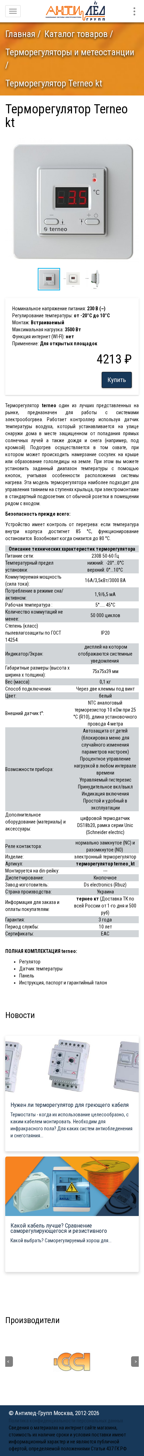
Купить (117, 379)
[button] (132, 140)
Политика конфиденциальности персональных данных (66, 1420)
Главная (20, 34)
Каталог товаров (76, 34)
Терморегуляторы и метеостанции (69, 52)
